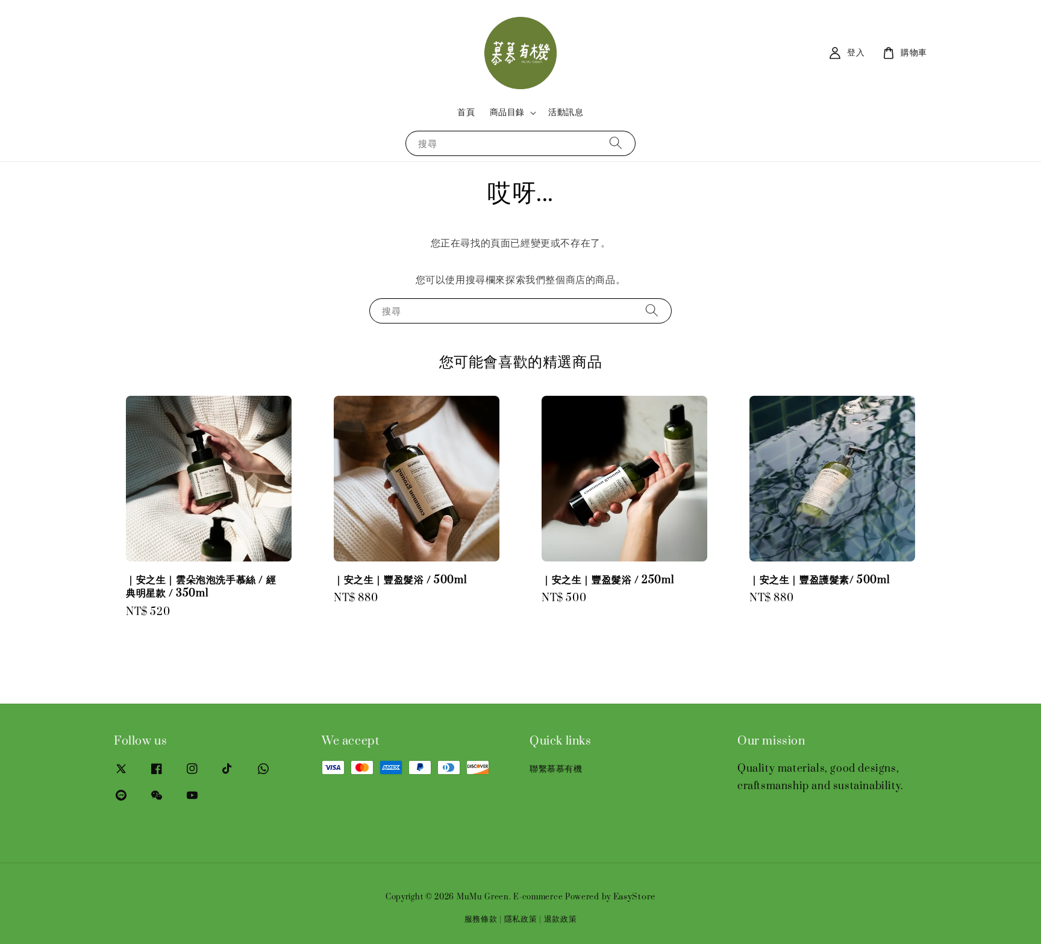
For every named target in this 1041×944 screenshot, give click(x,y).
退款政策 (560, 919)
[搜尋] (615, 143)
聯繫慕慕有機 (556, 769)
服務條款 (481, 919)
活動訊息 (565, 112)
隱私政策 (520, 919)
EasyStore (634, 897)
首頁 (466, 112)
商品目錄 (507, 112)
